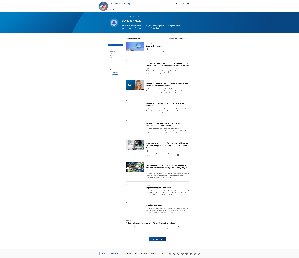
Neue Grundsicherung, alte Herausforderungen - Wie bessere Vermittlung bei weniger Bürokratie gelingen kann (166, 168)
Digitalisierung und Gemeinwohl (159, 188)
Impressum (129, 253)
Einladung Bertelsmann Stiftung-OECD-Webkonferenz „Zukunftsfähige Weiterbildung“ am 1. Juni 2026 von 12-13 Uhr (167, 145)
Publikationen (113, 51)
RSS (162, 253)
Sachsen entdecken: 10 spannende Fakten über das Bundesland (150, 223)
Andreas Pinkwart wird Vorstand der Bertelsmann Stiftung (165, 104)
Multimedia (112, 57)
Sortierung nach (177, 38)
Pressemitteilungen (114, 60)
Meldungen (112, 46)
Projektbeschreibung (154, 205)
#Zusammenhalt (114, 74)
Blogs (111, 49)
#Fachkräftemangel (115, 69)
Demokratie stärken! (154, 46)
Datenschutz (154, 253)
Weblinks (112, 55)
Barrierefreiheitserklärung (141, 253)
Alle (110, 44)
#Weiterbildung (114, 72)
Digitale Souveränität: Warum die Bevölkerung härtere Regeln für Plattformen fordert (167, 84)
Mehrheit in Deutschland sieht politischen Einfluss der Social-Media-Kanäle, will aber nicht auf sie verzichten (167, 65)
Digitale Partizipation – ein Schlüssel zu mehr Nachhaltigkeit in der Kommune (164, 124)
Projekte (111, 53)
